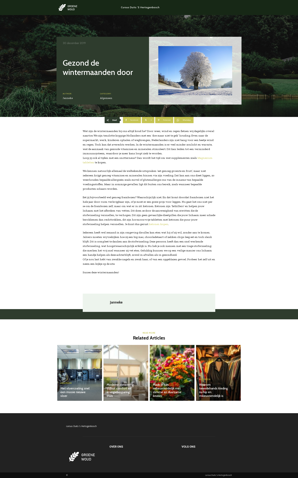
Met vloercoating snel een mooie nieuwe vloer (75, 392)
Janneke (68, 98)
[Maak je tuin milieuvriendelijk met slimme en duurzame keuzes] (172, 373)
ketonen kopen (158, 224)
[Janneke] (98, 303)
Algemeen (106, 98)
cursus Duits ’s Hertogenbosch (81, 426)
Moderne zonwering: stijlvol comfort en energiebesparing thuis (120, 390)
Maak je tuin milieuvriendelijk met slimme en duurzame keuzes (167, 390)
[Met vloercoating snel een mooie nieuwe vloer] (79, 373)
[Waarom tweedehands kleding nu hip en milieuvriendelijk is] (218, 373)
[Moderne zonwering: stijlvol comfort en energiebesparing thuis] (126, 373)
